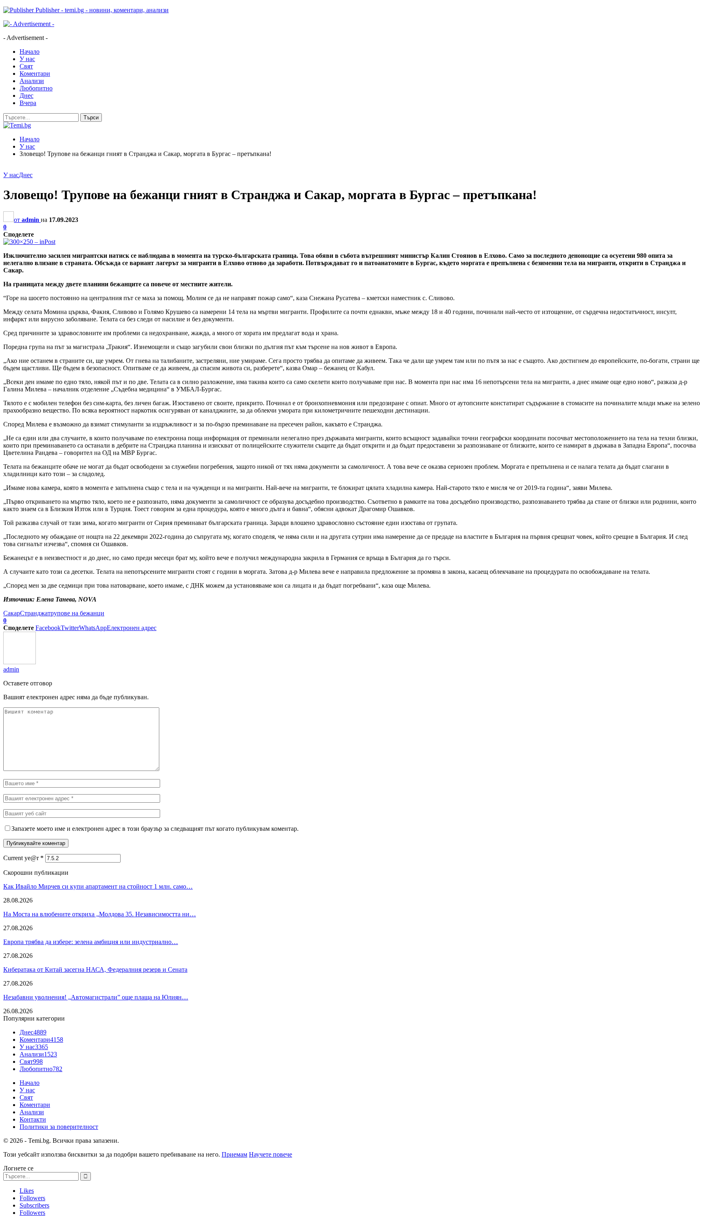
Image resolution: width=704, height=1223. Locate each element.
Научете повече (270, 1154)
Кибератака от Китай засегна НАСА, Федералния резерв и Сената (95, 969)
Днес (26, 95)
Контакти (33, 1119)
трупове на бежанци (76, 613)
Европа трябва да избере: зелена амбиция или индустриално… (90, 941)
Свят (26, 66)
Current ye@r (23, 857)
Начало (30, 51)
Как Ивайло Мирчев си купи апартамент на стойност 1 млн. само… (98, 886)
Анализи (32, 80)
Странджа (34, 613)
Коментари (35, 73)
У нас (27, 58)
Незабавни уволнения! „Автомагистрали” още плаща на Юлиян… (95, 997)
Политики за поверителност (59, 1126)
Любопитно (36, 88)
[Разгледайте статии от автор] (19, 662)
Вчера (28, 102)
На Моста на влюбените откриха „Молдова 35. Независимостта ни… (99, 914)
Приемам (234, 1154)
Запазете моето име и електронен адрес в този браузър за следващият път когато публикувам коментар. (155, 828)
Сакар (11, 613)
